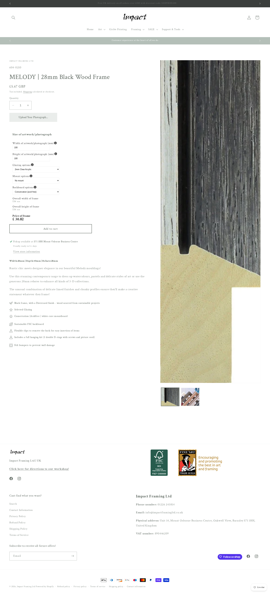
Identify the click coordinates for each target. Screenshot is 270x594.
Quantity (14, 98)
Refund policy (63, 586)
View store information (26, 251)
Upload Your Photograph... (33, 117)
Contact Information (21, 510)
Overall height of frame (25, 206)
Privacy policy (80, 586)
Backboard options (35, 187)
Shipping (27, 91)
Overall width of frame (25, 198)
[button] (13, 17)
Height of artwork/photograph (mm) (35, 153)
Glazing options (35, 164)
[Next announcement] (260, 3)
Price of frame (21, 216)
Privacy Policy (17, 516)
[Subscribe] (72, 556)
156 (14, 201)
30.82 (19, 219)
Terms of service (97, 586)
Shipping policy (116, 586)
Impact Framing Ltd (26, 586)
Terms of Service (19, 535)
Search (13, 504)
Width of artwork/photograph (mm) (35, 143)
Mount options (35, 176)
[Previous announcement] (10, 3)
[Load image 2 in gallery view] (190, 397)
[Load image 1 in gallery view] (170, 397)
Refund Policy (17, 522)
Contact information (136, 586)
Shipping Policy (18, 529)
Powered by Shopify (45, 586)
